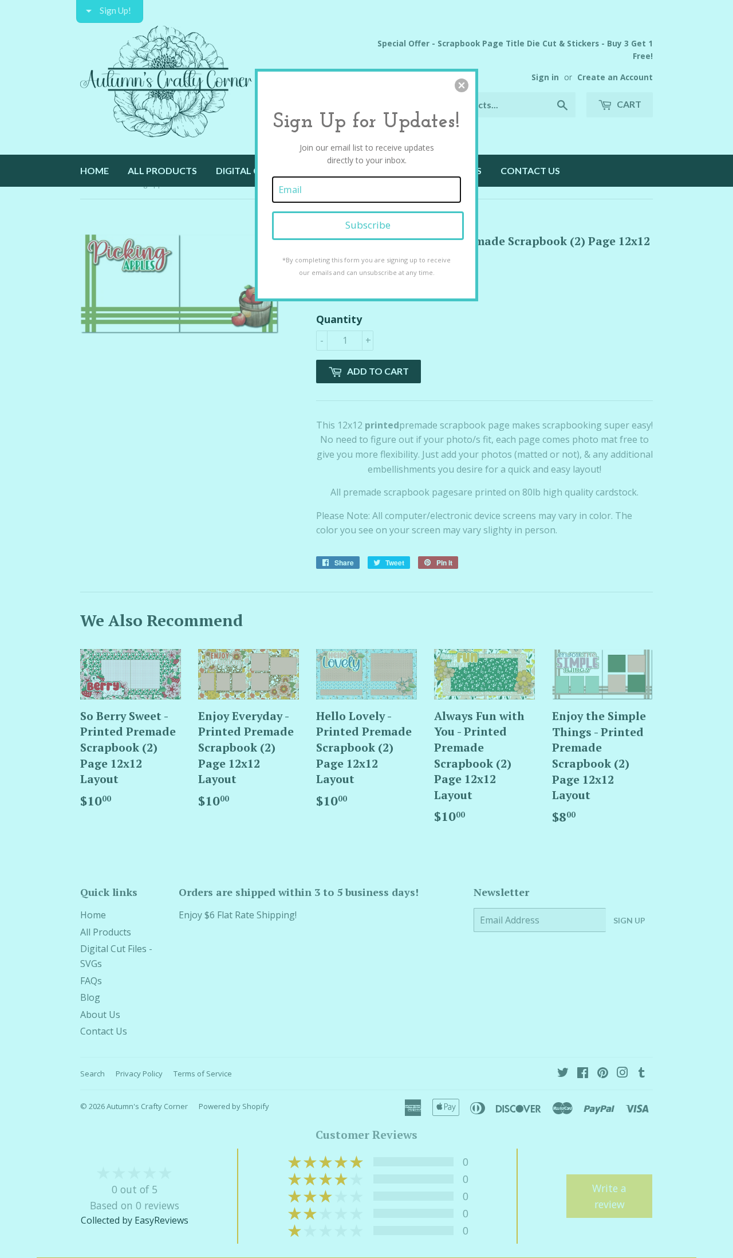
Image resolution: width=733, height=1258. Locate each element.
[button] (461, 85)
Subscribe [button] (368, 224)
